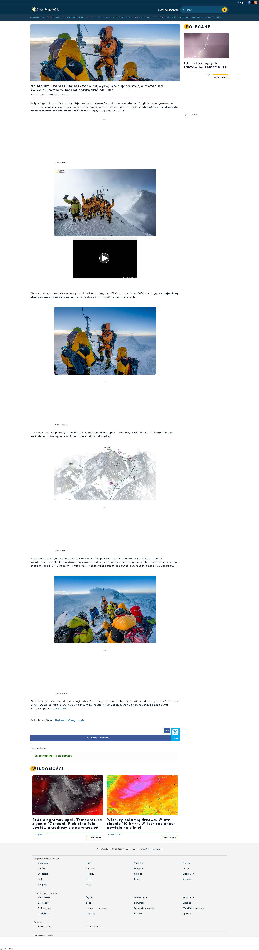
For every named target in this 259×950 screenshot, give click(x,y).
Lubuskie (138, 913)
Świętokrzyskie (45, 913)
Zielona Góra (189, 873)
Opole (89, 884)
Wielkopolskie (140, 897)
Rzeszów (90, 868)
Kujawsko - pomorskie (96, 908)
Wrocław (138, 863)
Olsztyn (186, 868)
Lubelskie (187, 902)
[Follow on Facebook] (249, 2)
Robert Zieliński (45, 926)
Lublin (137, 879)
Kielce (89, 879)
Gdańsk (41, 868)
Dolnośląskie (44, 902)
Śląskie (89, 897)
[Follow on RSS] (255, 2)
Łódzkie (89, 902)
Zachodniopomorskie (144, 908)
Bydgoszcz (43, 873)
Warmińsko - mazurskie (193, 908)
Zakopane (42, 884)
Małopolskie (188, 897)
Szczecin (138, 873)
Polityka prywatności (154, 849)
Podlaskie (90, 913)
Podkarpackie (44, 908)
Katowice (187, 879)
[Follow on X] (252, 2)
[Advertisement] (105, 141)
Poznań (186, 863)
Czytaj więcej (95, 837)
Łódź (40, 879)
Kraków (89, 863)
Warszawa (43, 863)
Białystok (138, 868)
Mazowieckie (44, 897)
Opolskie (187, 913)
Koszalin (90, 873)
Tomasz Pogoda (93, 926)
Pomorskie (139, 902)
